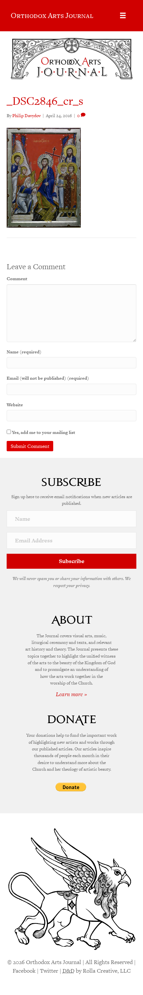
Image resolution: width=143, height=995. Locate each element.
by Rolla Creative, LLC (97, 971)
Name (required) (24, 352)
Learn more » (71, 694)
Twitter (49, 971)
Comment (17, 279)
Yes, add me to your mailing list (43, 432)
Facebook (24, 971)
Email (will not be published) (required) (48, 378)
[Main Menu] (122, 15)
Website (15, 405)
